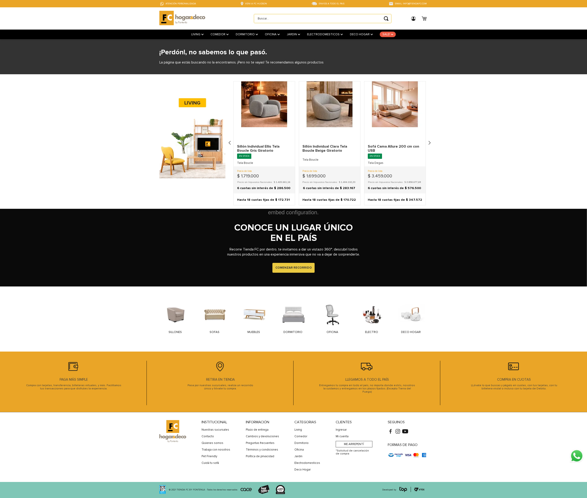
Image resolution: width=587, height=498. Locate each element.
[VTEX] (162, 490)
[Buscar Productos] (386, 18)
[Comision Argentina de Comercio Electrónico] (246, 490)
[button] (264, 163)
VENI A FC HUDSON (256, 3)
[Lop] (403, 490)
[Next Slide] (429, 143)
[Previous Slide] (230, 143)
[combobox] (322, 18)
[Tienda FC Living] (192, 145)
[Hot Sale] (263, 490)
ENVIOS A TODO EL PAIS (331, 3)
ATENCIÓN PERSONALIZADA (181, 3)
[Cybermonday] (280, 490)
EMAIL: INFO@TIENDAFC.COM (411, 3)
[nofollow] (577, 456)
